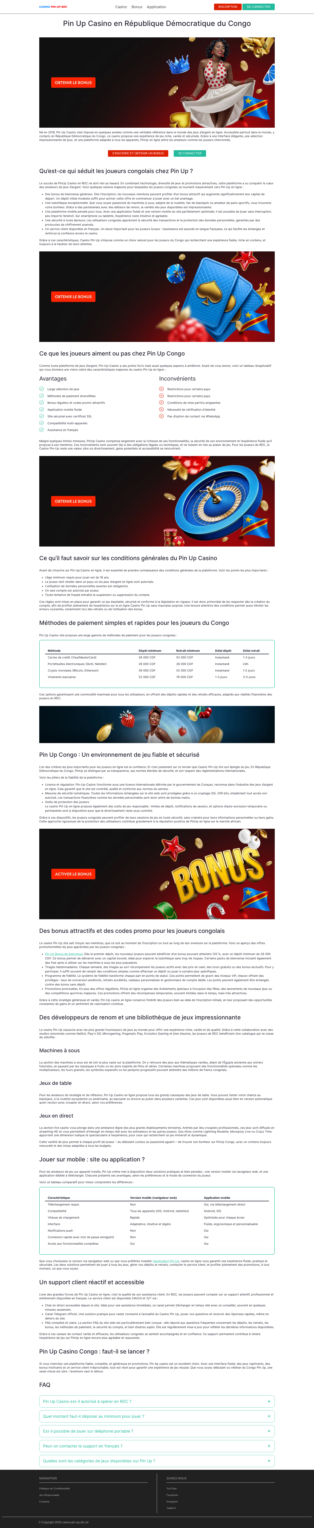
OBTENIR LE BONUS (176, 774)
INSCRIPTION (227, 6)
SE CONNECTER (258, 6)
